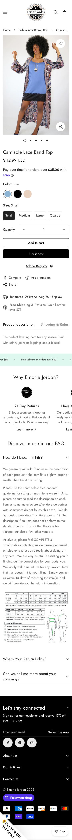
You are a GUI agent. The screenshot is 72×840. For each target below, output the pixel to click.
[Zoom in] (60, 126)
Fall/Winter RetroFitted (33, 30)
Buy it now (36, 254)
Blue (8, 194)
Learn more (24, 429)
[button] (64, 12)
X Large (55, 215)
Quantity (9, 229)
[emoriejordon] (36, 12)
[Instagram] (32, 742)
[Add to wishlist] (60, 43)
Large (40, 215)
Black (18, 194)
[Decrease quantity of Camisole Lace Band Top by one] (23, 229)
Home (7, 30)
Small (9, 215)
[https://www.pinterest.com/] (8, 742)
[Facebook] (20, 742)
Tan (28, 194)
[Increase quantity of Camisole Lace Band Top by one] (64, 229)
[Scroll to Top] (65, 819)
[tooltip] (51, 266)
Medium (24, 215)
